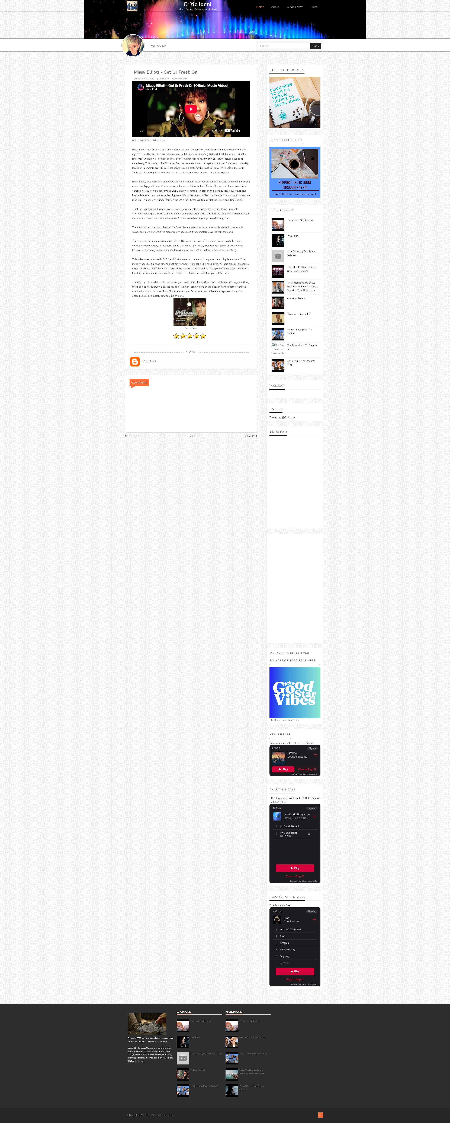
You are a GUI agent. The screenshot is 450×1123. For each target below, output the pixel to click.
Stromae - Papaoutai (298, 314)
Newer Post (131, 436)
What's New (294, 7)
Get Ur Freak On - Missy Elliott (149, 140)
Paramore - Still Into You (300, 220)
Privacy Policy (168, 1115)
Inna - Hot (292, 235)
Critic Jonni (155, 1115)
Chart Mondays (277, 798)
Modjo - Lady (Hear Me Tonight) (204, 1086)
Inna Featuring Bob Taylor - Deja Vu (206, 1054)
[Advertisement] (294, 588)
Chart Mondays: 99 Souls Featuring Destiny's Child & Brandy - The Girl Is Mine (302, 286)
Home (260, 7)
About (275, 7)
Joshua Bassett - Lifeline (299, 743)
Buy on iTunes (191, 328)
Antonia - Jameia (296, 298)
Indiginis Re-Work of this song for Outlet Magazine (174, 158)
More (313, 7)
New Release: (277, 743)
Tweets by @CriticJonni (282, 417)
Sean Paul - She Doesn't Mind (252, 1037)
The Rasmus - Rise (280, 905)
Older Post (251, 436)
